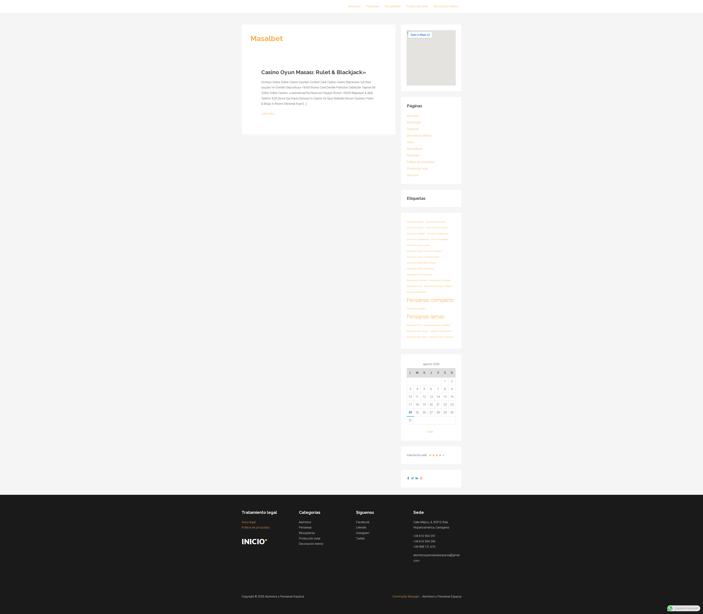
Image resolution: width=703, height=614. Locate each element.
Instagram (362, 533)
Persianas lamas (426, 317)
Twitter (360, 538)
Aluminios (354, 6)
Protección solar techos (417, 337)
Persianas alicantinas (417, 292)
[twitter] (413, 478)
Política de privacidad (420, 162)
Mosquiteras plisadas (434, 286)
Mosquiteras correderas (417, 280)
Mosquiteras (393, 6)
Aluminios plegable (439, 239)
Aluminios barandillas (436, 222)
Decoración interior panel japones (421, 263)
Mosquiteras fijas (415, 286)
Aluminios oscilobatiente (418, 239)
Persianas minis (414, 325)
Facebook (362, 522)
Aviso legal (414, 122)
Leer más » (268, 113)
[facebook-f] (408, 478)
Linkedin (361, 527)
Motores (449, 286)
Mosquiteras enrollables (440, 280)
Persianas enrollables (416, 308)
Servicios (413, 175)
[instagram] (421, 478)
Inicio (410, 142)
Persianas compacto (430, 300)
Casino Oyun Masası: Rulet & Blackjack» (313, 72)
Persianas (372, 6)
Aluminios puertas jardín (418, 245)
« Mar (429, 431)
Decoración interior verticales (419, 274)
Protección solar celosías (417, 331)
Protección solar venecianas (441, 337)
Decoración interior (446, 6)
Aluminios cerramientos (437, 228)
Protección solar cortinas (441, 331)
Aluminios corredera (416, 233)
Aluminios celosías (415, 228)
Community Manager (406, 596)
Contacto (413, 129)
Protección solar (417, 6)
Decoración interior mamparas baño (423, 257)
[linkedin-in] (417, 478)
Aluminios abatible (415, 222)
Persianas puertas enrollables (436, 325)
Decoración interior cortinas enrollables (424, 251)
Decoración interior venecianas (420, 269)
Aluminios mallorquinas (438, 233)
